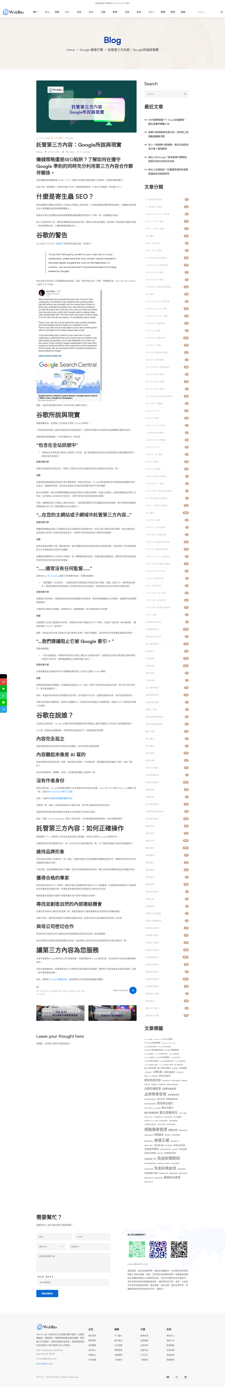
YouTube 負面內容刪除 (166, 607)
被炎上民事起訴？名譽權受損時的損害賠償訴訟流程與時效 (168, 171)
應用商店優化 (165, 1103)
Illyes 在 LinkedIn (50, 575)
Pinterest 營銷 (166, 483)
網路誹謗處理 (148, 1135)
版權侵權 (166, 789)
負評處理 (183, 1149)
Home (71, 50)
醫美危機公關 (148, 1178)
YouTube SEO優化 (166, 593)
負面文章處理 (166, 950)
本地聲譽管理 (166, 775)
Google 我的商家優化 (164, 1047)
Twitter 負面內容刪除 (166, 564)
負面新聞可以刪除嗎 (163, 1163)
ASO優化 (166, 236)
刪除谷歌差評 (165, 1076)
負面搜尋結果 (170, 1153)
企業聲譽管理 (166, 629)
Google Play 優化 (166, 309)
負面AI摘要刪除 (166, 921)
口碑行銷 (166, 680)
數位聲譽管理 (151, 1112)
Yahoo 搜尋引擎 (166, 578)
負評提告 (175, 1149)
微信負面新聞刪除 (166, 717)
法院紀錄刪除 (166, 782)
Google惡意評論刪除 (150, 1047)
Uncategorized (166, 571)
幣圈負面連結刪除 (150, 1104)
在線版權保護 (166, 702)
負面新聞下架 (150, 1159)
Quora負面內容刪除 (166, 498)
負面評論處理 (166, 979)
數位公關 (166, 731)
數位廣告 (166, 739)
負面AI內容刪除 (166, 913)
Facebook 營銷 (166, 280)
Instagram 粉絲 (166, 389)
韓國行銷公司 (148, 1182)
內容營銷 (69, 138)
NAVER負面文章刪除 (166, 476)
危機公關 (147, 1084)
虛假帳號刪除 (166, 892)
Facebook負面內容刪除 (166, 287)
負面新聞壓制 (175, 1163)
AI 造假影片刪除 (166, 207)
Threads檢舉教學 (180, 1061)
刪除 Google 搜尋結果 (151, 1076)
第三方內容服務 (52, 991)
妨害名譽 (161, 1099)
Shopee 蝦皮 (166, 520)
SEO (67, 180)
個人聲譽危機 (178, 1065)
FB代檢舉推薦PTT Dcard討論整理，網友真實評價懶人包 (167, 121)
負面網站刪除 (166, 972)
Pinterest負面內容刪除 (166, 491)
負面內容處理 (166, 928)
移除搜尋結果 (166, 819)
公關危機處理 (169, 1072)
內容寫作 (166, 651)
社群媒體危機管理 (150, 1124)
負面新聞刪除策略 (150, 1163)
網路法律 (166, 840)
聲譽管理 (166, 884)
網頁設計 (166, 877)
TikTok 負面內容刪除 (166, 549)
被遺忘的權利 (148, 1145)
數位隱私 (166, 746)
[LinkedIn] (185, 1377)
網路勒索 (166, 833)
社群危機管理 (173, 1121)
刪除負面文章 (166, 1081)
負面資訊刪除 (166, 986)
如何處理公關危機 (150, 1099)
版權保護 (166, 797)
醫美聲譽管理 (158, 1178)
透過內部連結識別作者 (61, 798)
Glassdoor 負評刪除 (166, 301)
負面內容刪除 (150, 1153)
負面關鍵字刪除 (151, 1173)
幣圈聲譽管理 (172, 1099)
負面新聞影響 (148, 1169)
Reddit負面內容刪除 (166, 505)
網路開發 (166, 855)
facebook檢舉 (167, 1039)
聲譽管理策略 (176, 1135)
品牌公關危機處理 (172, 1084)
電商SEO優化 (166, 1008)
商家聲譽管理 (173, 1095)
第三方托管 (63, 991)
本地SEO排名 (148, 1117)
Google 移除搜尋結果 (153, 1050)
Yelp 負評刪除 (166, 586)
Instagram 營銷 (166, 381)
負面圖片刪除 (166, 935)
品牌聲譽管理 (166, 695)
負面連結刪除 (181, 1169)
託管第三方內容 (74, 991)
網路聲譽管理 (155, 1129)
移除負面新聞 (171, 1124)
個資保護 (175, 1068)
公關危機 (166, 666)
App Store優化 (148, 1039)
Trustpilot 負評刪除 (166, 556)
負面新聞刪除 (168, 1158)
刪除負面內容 (152, 1080)
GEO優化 (166, 294)
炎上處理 (177, 1117)
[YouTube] (168, 1377)
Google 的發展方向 (58, 979)
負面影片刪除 (166, 942)
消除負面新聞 (168, 1117)
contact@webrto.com (137, 1264)
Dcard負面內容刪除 (166, 258)
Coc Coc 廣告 (166, 250)
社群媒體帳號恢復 (166, 811)
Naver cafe (166, 447)
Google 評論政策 (174, 1054)
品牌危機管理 (152, 1088)
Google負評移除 (151, 1061)
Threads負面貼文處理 (151, 1065)
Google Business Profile (169, 1043)
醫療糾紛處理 (183, 1173)
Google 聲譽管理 (171, 1050)
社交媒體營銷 (166, 804)
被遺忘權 (166, 899)
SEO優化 (59, 138)
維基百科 (166, 826)
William (39, 152)
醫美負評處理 (172, 1177)
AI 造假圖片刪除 (166, 199)
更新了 (61, 243)
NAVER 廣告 (166, 462)
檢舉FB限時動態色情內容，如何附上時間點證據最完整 (168, 134)
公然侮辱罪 (148, 1072)
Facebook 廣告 (166, 272)
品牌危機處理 (169, 1088)
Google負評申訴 (175, 1057)
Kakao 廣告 (166, 418)
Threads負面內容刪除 (166, 542)
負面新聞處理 (166, 957)
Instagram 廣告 (166, 374)
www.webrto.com (44, 1363)
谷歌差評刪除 (151, 1149)
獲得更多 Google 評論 (151, 1121)
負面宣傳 (160, 1153)
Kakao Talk (166, 411)
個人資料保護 (150, 1068)
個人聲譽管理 (166, 644)
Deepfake (157, 1039)
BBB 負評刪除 (166, 243)
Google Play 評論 (166, 316)
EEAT (95, 622)
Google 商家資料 (166, 323)
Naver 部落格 (166, 469)
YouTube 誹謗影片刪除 (166, 1065)
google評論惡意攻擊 (161, 1054)
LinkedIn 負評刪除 (166, 440)
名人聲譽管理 (166, 687)
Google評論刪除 (149, 1054)
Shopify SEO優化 (166, 527)
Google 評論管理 (149, 1057)
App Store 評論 (166, 228)
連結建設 (166, 1001)
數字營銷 (166, 753)
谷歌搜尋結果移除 (165, 1149)
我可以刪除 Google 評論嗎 (152, 1108)
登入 (51, 1043)
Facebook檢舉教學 (152, 1043)
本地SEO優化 (166, 768)
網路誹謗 (166, 848)
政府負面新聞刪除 (166, 724)
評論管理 (166, 906)
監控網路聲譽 (163, 1121)
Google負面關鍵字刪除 (167, 1061)
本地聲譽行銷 (158, 1117)
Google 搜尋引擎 (91, 50)
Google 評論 (166, 345)
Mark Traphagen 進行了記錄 (59, 791)
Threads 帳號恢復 (166, 534)
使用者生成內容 (166, 636)
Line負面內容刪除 (166, 433)
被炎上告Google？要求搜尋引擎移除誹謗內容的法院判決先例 (167, 159)
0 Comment (85, 152)
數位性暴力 (168, 1107)
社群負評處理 (161, 1124)
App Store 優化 (166, 221)
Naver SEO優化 (166, 454)
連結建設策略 (173, 1173)
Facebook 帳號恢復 (166, 265)
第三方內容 (40, 991)
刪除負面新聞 (176, 1081)
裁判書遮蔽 (168, 1145)
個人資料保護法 (164, 1068)
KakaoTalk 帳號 (166, 425)
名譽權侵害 (161, 1084)
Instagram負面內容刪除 (166, 396)
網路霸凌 (166, 862)
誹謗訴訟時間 (179, 1145)
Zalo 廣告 (166, 615)
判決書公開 (179, 1072)
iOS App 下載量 (166, 403)
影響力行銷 (166, 709)
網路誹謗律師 (183, 1130)
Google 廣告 (166, 330)
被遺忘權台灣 (174, 1141)
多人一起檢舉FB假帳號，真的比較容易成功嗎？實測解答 (168, 146)
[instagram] (177, 1377)
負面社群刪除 (166, 964)
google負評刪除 (162, 1057)
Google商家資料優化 (166, 352)
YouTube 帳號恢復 (166, 600)
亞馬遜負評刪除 (166, 622)
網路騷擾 (166, 870)
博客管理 (166, 673)
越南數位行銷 (166, 993)
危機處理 (154, 1084)
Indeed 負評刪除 (166, 360)
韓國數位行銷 (166, 1015)
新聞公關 (166, 760)
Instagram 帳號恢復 (166, 367)
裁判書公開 (159, 1145)
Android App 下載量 (166, 214)
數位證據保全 (169, 1112)
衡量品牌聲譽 (148, 1141)
